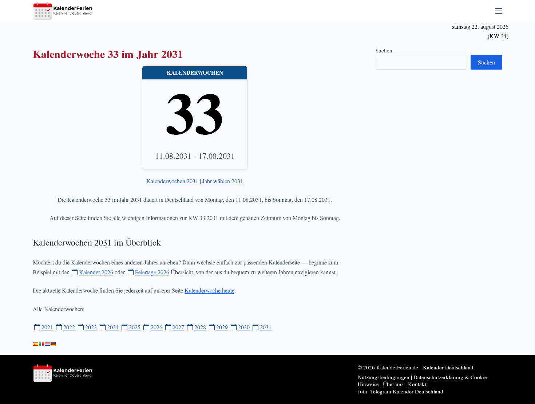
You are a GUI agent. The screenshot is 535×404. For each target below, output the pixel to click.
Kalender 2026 (96, 272)
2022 (69, 327)
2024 (113, 327)
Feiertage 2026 (152, 272)
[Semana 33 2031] (36, 344)
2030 (244, 327)
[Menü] (498, 11)
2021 (47, 327)
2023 (91, 327)
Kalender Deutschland (448, 367)
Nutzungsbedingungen (383, 377)
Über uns (393, 384)
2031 (266, 327)
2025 (134, 327)
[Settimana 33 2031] (41, 344)
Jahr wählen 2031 (222, 181)
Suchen (384, 50)
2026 (156, 327)
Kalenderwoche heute (209, 290)
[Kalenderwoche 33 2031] (53, 344)
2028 (200, 327)
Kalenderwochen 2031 (172, 181)
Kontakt (417, 384)
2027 (178, 327)
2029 (222, 327)
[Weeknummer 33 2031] (47, 344)
